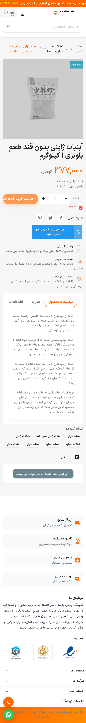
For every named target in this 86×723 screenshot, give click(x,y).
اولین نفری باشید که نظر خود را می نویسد (40, 474)
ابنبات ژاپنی (32, 444)
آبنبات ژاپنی (73, 436)
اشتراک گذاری (61, 218)
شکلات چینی (73, 444)
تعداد (75, 198)
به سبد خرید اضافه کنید (20, 198)
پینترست (40, 218)
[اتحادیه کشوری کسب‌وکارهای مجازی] (15, 652)
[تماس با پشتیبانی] (8, 702)
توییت (50, 218)
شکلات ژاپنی (23, 436)
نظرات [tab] (36, 302)
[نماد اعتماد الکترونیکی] (70, 652)
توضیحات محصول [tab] (60, 302)
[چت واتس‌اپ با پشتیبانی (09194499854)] (8, 714)
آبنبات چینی (52, 444)
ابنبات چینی (13, 444)
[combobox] (48, 26)
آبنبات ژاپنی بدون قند (48, 436)
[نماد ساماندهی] (43, 652)
